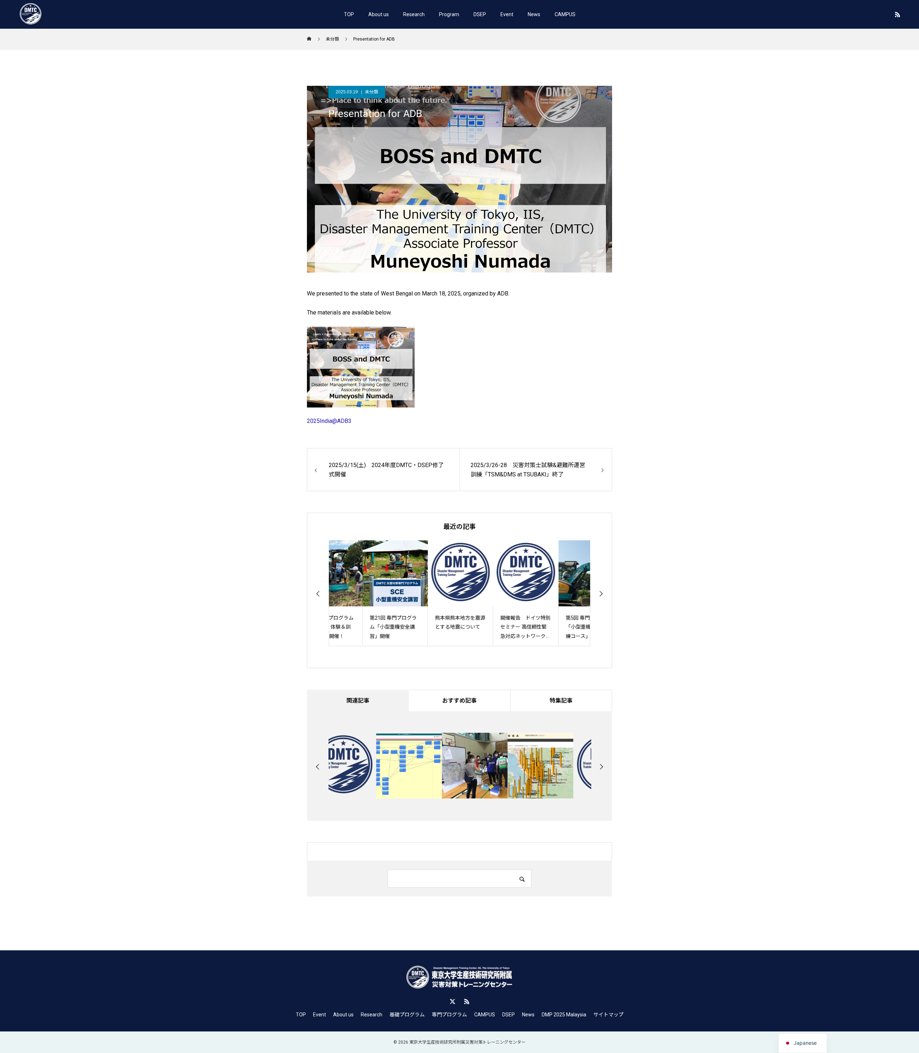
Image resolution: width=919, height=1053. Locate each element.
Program (449, 14)
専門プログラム (449, 1014)
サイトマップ (608, 1014)
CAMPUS (565, 14)
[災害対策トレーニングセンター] (30, 14)
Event (506, 14)
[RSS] (897, 14)
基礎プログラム (407, 1014)
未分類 (371, 91)
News (534, 14)
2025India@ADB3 (329, 421)
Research (414, 14)
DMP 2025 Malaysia (564, 1014)
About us (378, 14)
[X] (452, 1001)
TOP (349, 14)
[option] (361, 593)
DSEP (480, 14)
